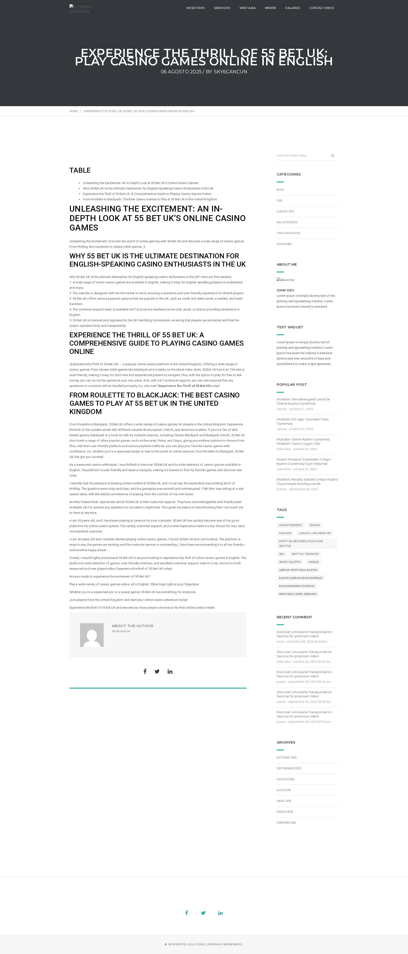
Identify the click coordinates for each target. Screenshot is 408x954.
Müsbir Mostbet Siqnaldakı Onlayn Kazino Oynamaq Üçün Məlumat (304, 461)
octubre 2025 (287, 757)
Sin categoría (287, 222)
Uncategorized (288, 233)
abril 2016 (284, 801)
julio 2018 (284, 790)
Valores (292, 8)
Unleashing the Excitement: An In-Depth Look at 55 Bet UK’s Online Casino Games (140, 183)
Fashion (285, 533)
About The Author (132, 625)
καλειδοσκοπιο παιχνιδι (297, 586)
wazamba (284, 244)
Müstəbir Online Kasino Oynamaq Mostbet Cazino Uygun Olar (303, 441)
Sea (282, 554)
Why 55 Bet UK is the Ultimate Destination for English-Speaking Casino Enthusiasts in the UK (148, 188)
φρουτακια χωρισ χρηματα (298, 594)
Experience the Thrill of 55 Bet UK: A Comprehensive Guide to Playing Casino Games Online (147, 194)
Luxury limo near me (315, 533)
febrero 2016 (286, 822)
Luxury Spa (285, 211)
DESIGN (315, 525)
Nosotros (195, 8)
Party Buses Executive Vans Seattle (301, 544)
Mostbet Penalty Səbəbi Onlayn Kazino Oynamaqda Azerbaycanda (307, 481)
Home (73, 111)
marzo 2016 (285, 811)
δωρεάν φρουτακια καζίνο (298, 570)
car (279, 200)
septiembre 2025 (289, 768)
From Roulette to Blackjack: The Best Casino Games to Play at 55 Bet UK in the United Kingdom (150, 199)
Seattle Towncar (305, 554)
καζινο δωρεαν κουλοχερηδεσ (301, 578)
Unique (313, 562)
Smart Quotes (290, 562)
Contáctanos (321, 8)
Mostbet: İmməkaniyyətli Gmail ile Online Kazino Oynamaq (303, 401)
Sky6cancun (230, 72)
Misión (270, 8)
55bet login (158, 584)
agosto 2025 (286, 779)
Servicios (222, 8)
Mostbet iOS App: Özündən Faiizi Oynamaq (303, 421)
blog (280, 189)
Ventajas (248, 8)
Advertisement (290, 525)
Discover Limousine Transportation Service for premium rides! (304, 634)
